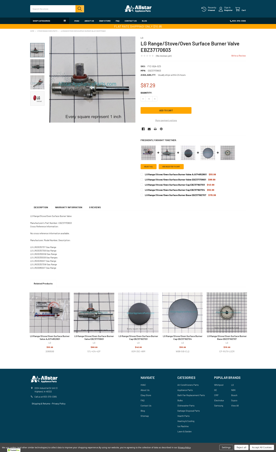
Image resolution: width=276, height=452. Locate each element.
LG (232, 384)
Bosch (234, 395)
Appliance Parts (185, 390)
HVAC (76, 21)
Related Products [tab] (43, 283)
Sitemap (145, 415)
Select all (148, 166)
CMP (216, 395)
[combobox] (57, 8)
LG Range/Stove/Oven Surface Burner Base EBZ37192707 (227, 337)
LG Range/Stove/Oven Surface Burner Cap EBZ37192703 (138, 337)
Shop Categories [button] (41, 21)
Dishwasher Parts (185, 405)
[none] (92, 79)
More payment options (166, 120)
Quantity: (146, 92)
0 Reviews (95, 207)
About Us (89, 21)
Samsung (218, 405)
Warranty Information (68, 207)
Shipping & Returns (41, 403)
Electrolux (219, 400)
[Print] (155, 129)
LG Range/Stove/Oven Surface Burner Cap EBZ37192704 (182, 337)
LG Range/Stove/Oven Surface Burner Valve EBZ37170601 (94, 337)
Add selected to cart (171, 166)
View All (235, 405)
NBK (233, 390)
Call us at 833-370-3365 (45, 396)
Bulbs (180, 400)
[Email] (149, 129)
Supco (234, 400)
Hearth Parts (183, 415)
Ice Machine (183, 426)
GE (215, 390)
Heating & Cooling (185, 421)
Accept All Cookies (262, 447)
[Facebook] (143, 129)
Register (228, 10)
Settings (226, 447)
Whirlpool (218, 384)
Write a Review (238, 55)
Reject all (241, 447)
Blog (144, 21)
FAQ (117, 21)
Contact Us (131, 21)
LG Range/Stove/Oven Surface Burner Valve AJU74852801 (50, 337)
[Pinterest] (161, 129)
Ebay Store (105, 21)
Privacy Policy (58, 403)
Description (41, 207)
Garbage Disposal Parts (188, 410)
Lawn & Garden (184, 431)
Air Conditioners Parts (188, 384)
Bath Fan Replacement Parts (191, 395)
